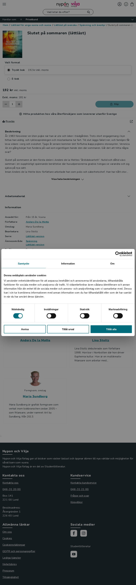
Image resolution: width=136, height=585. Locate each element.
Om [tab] (112, 263)
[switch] (51, 316)
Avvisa (25, 329)
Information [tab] (68, 263)
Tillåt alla (111, 329)
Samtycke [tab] (23, 263)
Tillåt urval (68, 329)
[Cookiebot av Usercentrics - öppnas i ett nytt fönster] (117, 254)
